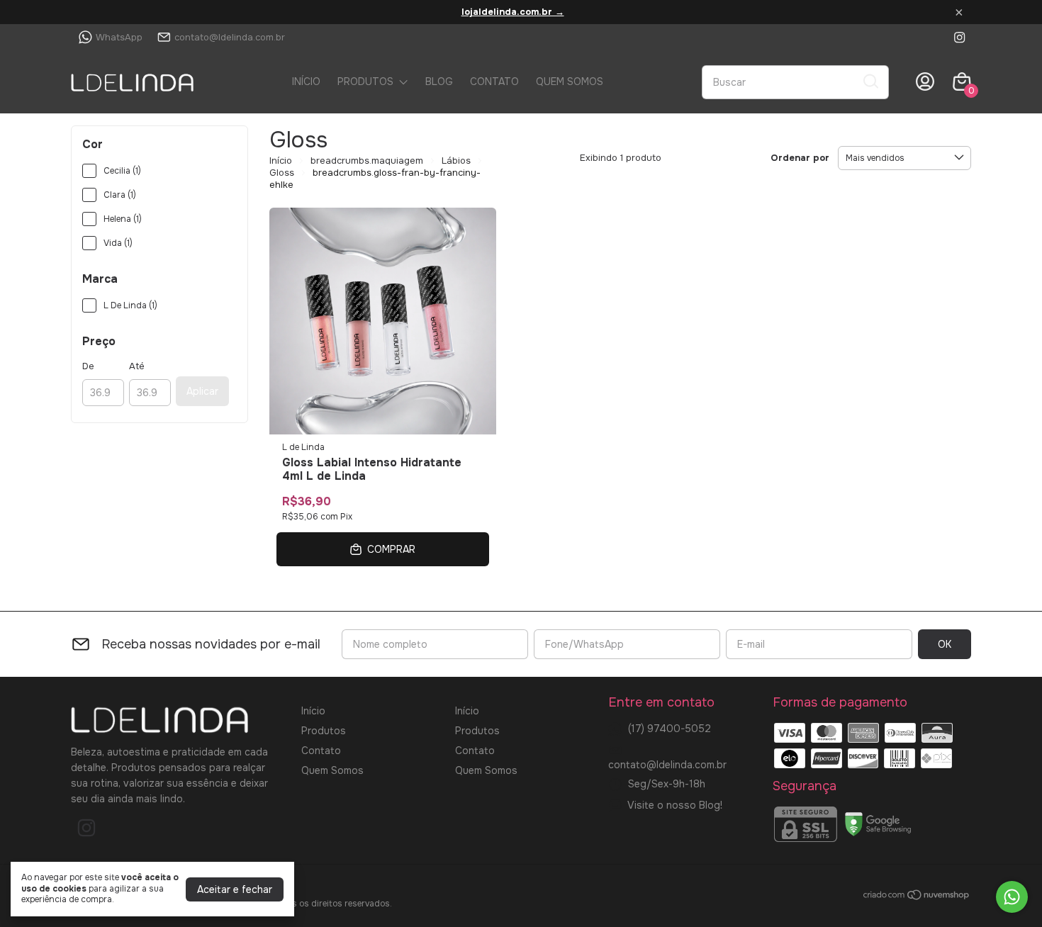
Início (306, 81)
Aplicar (202, 391)
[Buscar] (870, 81)
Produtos (365, 81)
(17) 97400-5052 (669, 728)
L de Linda (303, 447)
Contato (494, 81)
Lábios (456, 160)
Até (137, 366)
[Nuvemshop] (917, 897)
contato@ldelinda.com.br (229, 37)
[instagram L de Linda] (959, 37)
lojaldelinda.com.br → (512, 12)
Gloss (281, 173)
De (88, 366)
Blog (439, 81)
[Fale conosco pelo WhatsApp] (1012, 897)
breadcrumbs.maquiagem (366, 160)
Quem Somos (569, 81)
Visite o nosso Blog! (674, 805)
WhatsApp (119, 37)
